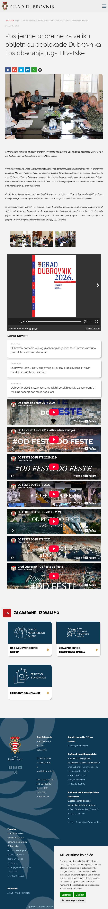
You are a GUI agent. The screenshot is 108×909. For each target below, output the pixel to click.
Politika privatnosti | (48, 906)
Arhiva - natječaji (22, 892)
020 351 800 (45, 758)
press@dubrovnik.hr (79, 745)
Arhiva (10, 892)
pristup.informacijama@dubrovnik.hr (84, 822)
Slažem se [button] (66, 894)
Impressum (32, 906)
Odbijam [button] (80, 894)
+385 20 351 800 (77, 783)
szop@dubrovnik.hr (76, 779)
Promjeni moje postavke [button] (73, 900)
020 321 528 (44, 762)
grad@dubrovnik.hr (45, 771)
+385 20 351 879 (17, 875)
